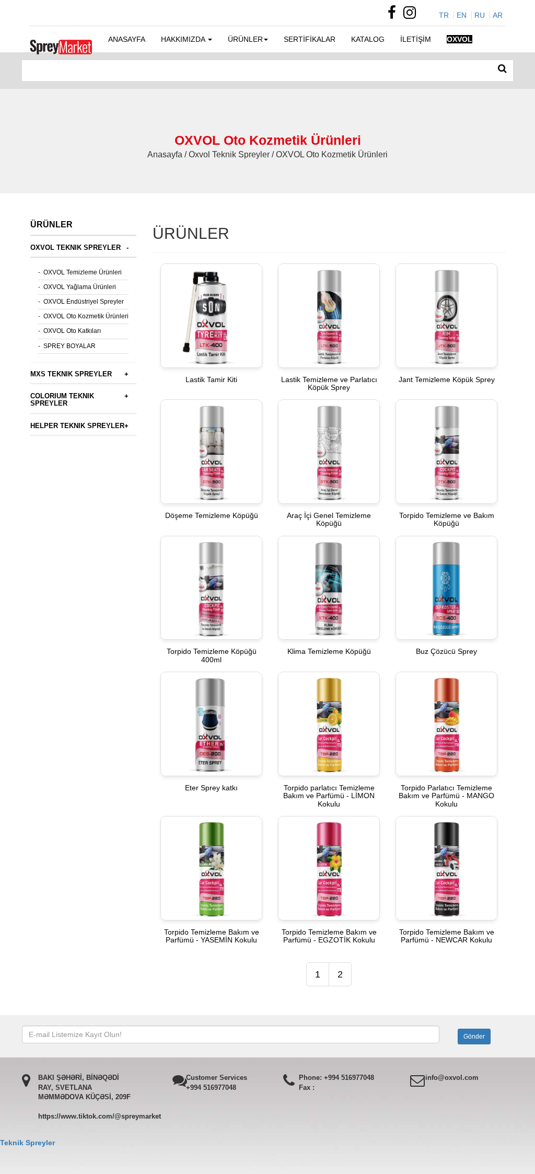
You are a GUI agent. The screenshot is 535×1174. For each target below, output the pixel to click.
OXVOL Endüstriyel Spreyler (83, 301)
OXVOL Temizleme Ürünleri (82, 272)
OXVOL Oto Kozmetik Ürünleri (86, 316)
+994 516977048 (211, 1087)
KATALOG (368, 39)
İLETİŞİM (415, 39)
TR (444, 15)
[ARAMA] (502, 69)
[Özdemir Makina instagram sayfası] (412, 15)
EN (462, 15)
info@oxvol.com (452, 1077)
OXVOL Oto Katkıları (72, 331)
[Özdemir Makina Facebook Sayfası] (394, 15)
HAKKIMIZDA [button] (184, 39)
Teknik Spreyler (27, 1142)
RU (479, 15)
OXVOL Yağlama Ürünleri (79, 287)
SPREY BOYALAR (69, 346)
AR (498, 15)
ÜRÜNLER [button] (245, 39)
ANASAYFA (126, 39)
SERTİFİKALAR (309, 39)
